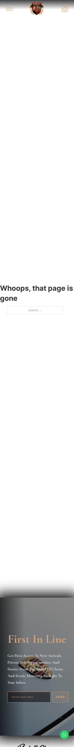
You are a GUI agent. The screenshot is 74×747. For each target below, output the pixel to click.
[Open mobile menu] (9, 8)
